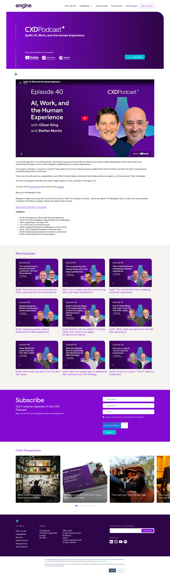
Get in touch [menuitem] (147, 6)
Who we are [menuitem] (21, 531)
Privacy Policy (103, 561)
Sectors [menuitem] (19, 537)
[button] (9, 481)
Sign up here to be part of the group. (31, 207)
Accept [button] (112, 570)
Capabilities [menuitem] (84, 6)
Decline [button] (121, 570)
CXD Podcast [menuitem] (131, 6)
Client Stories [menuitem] (102, 6)
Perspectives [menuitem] (116, 6)
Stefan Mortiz (34, 187)
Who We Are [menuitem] (70, 6)
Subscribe (137, 57)
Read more (124, 502)
